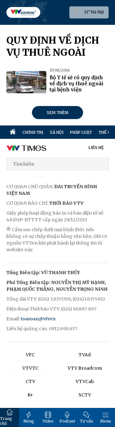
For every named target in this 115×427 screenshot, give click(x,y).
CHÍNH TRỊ (32, 132)
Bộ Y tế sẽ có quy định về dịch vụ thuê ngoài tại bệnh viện (76, 84)
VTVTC (30, 368)
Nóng (28, 421)
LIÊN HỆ (96, 147)
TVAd (85, 355)
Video (48, 421)
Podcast (67, 421)
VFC (30, 355)
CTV (30, 381)
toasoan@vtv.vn (38, 319)
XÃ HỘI (57, 132)
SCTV (85, 395)
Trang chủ (6, 421)
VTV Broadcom (85, 368)
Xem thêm (57, 112)
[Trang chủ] (13, 132)
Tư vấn (86, 421)
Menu (105, 421)
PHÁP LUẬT (81, 132)
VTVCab (85, 381)
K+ (30, 395)
